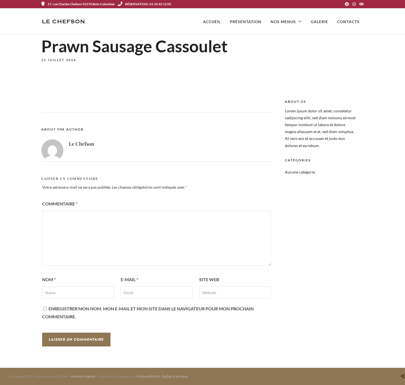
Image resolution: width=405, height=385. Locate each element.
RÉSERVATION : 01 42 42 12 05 (148, 4)
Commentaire (59, 203)
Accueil (212, 21)
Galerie (319, 21)
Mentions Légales (83, 376)
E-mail (129, 279)
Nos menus (283, 21)
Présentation (245, 21)
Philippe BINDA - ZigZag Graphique (162, 376)
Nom (49, 279)
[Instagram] (354, 4)
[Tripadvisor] (361, 4)
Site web (209, 279)
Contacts (348, 21)
